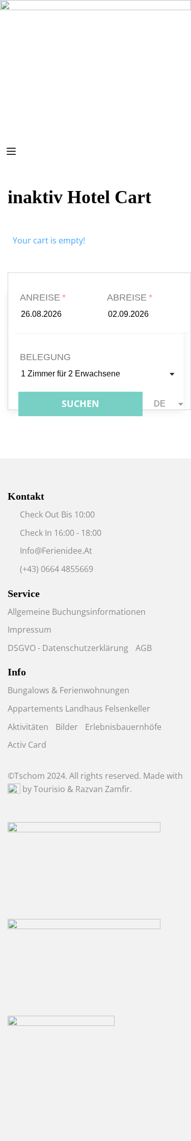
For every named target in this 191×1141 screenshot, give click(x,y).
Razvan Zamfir (102, 789)
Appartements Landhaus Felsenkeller (79, 708)
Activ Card (27, 744)
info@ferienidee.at (56, 550)
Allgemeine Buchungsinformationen (77, 611)
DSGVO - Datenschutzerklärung (68, 648)
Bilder (67, 726)
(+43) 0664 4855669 (56, 569)
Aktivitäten (28, 726)
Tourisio (49, 789)
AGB (143, 648)
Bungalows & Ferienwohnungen (68, 690)
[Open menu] (12, 153)
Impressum (29, 629)
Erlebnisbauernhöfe (123, 726)
